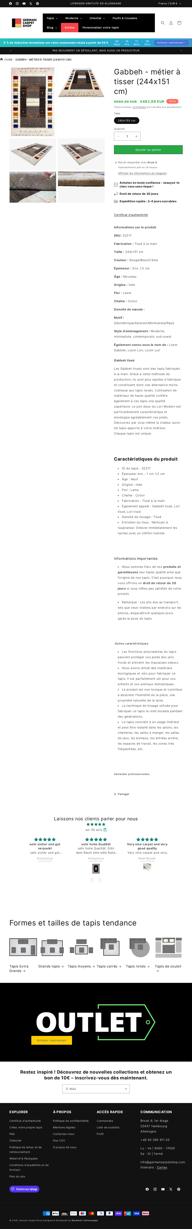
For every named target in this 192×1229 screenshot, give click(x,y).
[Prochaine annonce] (181, 50)
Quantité (119, 128)
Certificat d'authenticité (131, 215)
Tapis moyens (79, 966)
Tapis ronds (136, 966)
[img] (96, 824)
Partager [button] (123, 794)
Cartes (162, 1167)
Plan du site (17, 1176)
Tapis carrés (107, 966)
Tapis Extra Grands (18, 968)
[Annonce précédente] (11, 50)
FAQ (12, 1133)
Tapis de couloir (168, 966)
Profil (100, 1133)
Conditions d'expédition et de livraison (29, 1167)
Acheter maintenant (51, 1040)
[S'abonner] (125, 1088)
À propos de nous (64, 1147)
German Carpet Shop (30, 1220)
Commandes (105, 1120)
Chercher (15, 1140)
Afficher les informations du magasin (142, 173)
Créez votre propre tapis (25, 1127)
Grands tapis (49, 966)
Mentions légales (64, 1127)
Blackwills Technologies (85, 1220)
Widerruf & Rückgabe (23, 1158)
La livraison (139, 107)
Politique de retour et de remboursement (25, 1149)
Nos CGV (59, 1140)
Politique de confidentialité (71, 1120)
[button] (163, 23)
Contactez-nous (63, 1133)
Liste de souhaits (108, 1127)
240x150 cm (126, 120)
